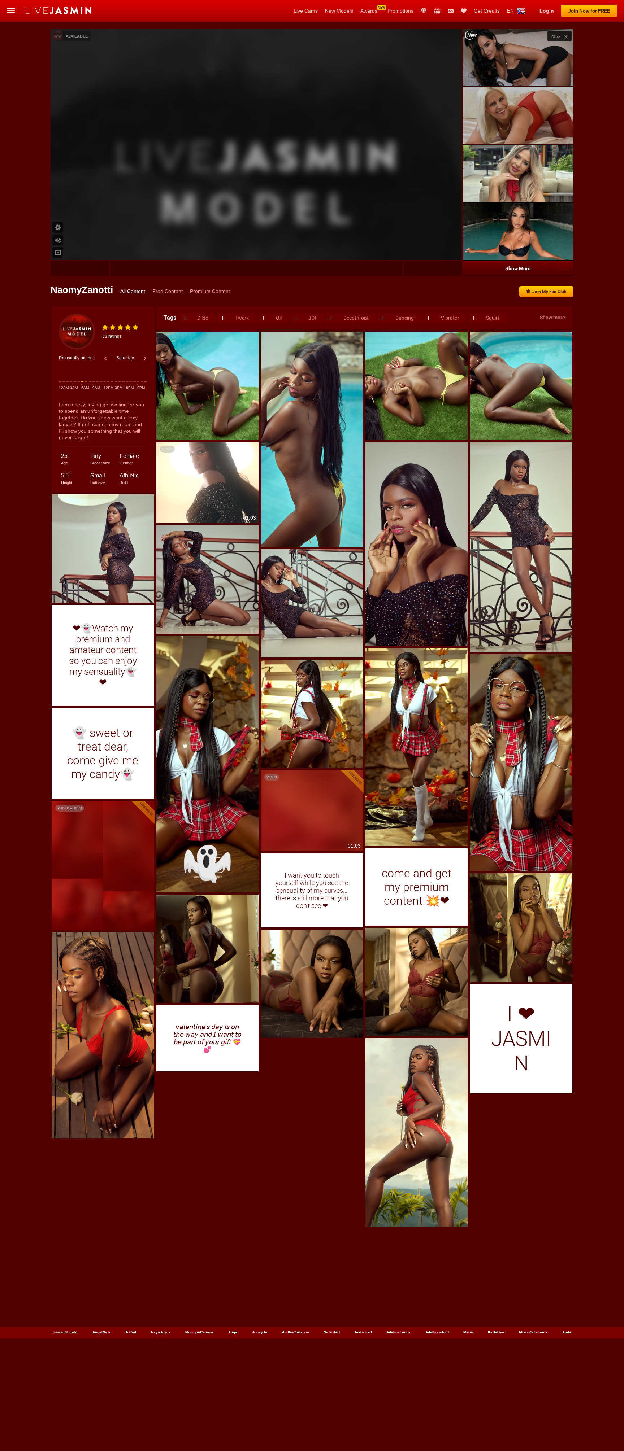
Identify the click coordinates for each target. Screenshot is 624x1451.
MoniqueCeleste (199, 1332)
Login (547, 11)
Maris (468, 1332)
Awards (368, 11)
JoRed (130, 1332)
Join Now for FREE (589, 11)
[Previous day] (105, 358)
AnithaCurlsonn (295, 1332)
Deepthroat (356, 317)
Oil (279, 317)
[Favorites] (464, 11)
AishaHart (363, 1332)
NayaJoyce (161, 1332)
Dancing (404, 317)
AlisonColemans (533, 1332)
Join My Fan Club (549, 291)
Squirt (492, 317)
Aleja (232, 1332)
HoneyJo (259, 1332)
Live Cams (306, 11)
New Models (339, 11)
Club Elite (423, 11)
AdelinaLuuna (398, 1332)
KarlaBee (496, 1332)
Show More (518, 268)
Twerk (242, 317)
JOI (312, 317)
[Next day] (145, 358)
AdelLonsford (437, 1332)
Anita (566, 1332)
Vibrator (450, 317)
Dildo (202, 317)
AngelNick (101, 1332)
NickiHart (332, 1332)
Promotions (400, 11)
